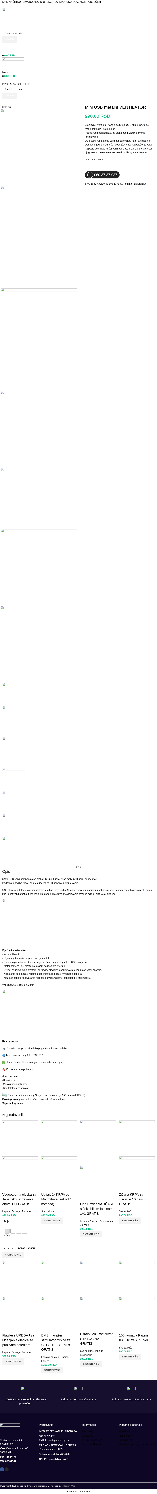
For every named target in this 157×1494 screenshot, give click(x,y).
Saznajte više (13, 1255)
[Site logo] (20, 18)
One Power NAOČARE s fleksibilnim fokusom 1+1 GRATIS (97, 1208)
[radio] (7, 1231)
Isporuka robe (126, 1440)
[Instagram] (7, 1469)
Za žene (26, 1211)
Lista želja (87, 1435)
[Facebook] (2, 1469)
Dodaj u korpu (26, 1248)
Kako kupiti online (128, 1431)
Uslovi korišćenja (91, 1444)
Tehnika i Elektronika (134, 183)
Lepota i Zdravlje (11, 1211)
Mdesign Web (68, 1486)
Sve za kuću (115, 183)
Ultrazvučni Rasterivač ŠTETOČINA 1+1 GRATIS (96, 1338)
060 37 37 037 (10, 51)
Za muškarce (107, 1221)
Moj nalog (87, 1431)
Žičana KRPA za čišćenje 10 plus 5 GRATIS (132, 1199)
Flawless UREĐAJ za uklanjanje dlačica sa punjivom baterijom (18, 1340)
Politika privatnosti (92, 1440)
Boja (6, 1221)
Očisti (7, 1235)
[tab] (78, 867)
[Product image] (20, 1174)
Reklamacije (126, 1435)
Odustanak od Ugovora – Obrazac (137, 1444)
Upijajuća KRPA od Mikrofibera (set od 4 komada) (56, 1199)
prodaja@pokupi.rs (58, 1440)
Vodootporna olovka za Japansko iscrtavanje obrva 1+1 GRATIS (19, 1199)
